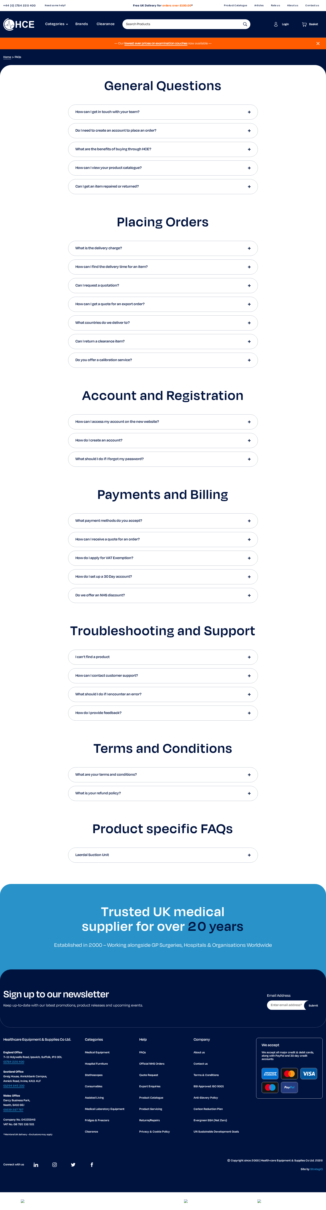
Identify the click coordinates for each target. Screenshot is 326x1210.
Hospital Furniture (96, 1064)
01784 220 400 (13, 1062)
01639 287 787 (13, 1109)
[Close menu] (318, 43)
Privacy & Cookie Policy (154, 1131)
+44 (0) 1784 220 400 (19, 5)
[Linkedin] (36, 1165)
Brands (81, 24)
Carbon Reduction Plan (208, 1109)
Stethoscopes (93, 1075)
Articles (259, 5)
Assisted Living (94, 1097)
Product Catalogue (235, 5)
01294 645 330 (13, 1085)
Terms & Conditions (206, 1075)
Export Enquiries (149, 1086)
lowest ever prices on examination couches (155, 43)
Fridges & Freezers (97, 1120)
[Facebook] (92, 1165)
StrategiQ (316, 1169)
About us (292, 5)
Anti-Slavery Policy (206, 1097)
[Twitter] (73, 1165)
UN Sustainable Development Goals (216, 1131)
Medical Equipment (97, 1052)
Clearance (106, 24)
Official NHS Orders (151, 1064)
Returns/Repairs (149, 1120)
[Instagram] (54, 1165)
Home (7, 57)
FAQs (142, 1052)
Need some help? (55, 5)
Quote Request (148, 1075)
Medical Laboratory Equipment (104, 1109)
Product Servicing (150, 1109)
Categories (54, 24)
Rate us (275, 5)
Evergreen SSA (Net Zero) (210, 1120)
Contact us (312, 5)
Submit (313, 1005)
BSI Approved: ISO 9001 (209, 1086)
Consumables (93, 1086)
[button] (245, 24)
